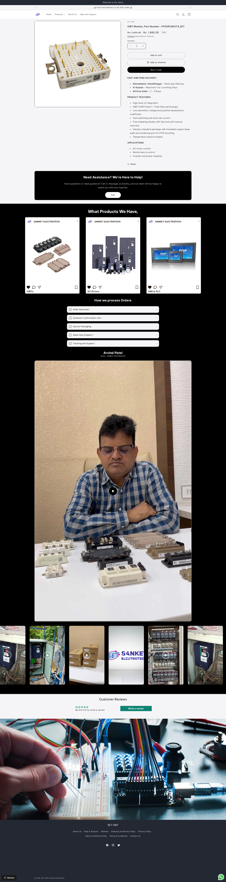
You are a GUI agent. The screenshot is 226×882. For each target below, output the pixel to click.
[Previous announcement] (35, 7)
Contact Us (135, 836)
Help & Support (91, 831)
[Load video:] (113, 491)
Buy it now (156, 70)
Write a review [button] (136, 708)
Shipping (131, 36)
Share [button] (133, 164)
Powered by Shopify (56, 878)
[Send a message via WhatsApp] (221, 877)
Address (105, 831)
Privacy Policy (144, 831)
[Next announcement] (190, 7)
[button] (60, 14)
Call (113, 195)
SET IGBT (45, 878)
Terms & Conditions (119, 836)
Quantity (130, 41)
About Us (77, 831)
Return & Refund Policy (96, 836)
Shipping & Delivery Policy (123, 831)
